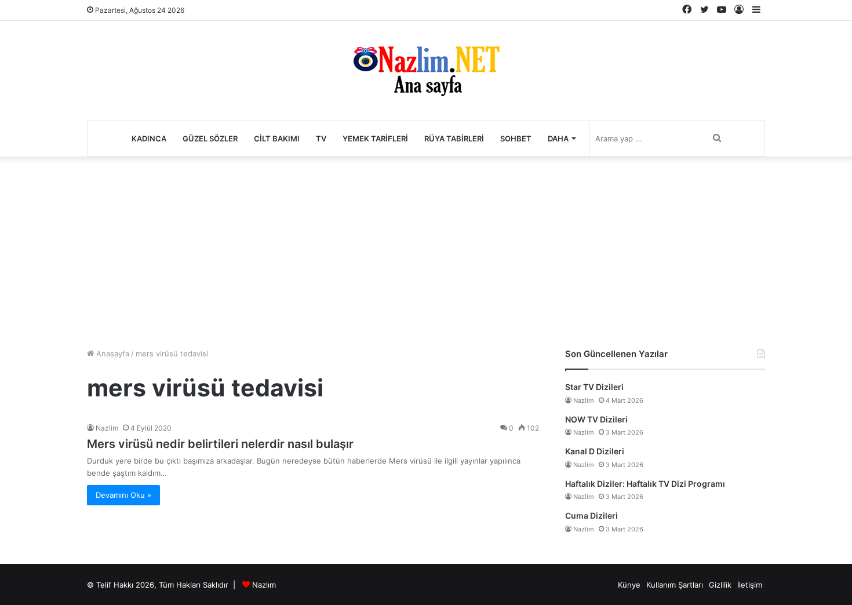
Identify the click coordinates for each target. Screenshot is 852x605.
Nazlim (107, 428)
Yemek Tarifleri (375, 138)
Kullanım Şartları (674, 584)
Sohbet (515, 138)
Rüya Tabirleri (454, 138)
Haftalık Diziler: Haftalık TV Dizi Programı (645, 484)
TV (321, 138)
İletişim (749, 584)
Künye (629, 584)
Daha (558, 138)
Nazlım (264, 584)
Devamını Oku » (123, 495)
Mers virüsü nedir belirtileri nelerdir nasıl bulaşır (220, 444)
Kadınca (149, 138)
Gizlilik (720, 584)
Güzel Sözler (210, 138)
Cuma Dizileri (591, 515)
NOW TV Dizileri (596, 419)
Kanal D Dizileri (594, 451)
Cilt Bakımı (277, 138)
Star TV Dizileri (594, 387)
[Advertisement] (426, 249)
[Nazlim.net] (426, 70)
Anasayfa (111, 353)
